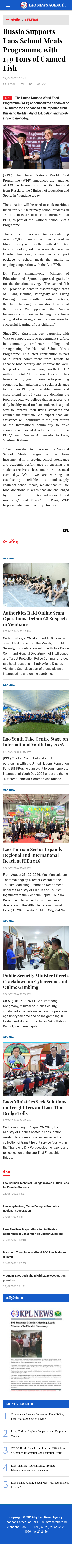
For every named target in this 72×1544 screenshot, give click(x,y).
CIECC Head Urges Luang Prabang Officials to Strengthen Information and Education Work (38, 1450)
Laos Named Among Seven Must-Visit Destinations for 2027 (40, 1485)
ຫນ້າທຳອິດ (13, 20)
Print (29, 84)
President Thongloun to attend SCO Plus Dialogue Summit (34, 1254)
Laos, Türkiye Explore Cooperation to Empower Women (38, 1433)
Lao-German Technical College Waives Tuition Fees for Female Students (36, 1185)
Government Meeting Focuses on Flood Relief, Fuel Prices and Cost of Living (37, 1416)
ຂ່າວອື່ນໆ (11, 542)
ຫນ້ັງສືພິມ (12, 1298)
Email (12, 84)
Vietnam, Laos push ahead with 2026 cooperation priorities (34, 1278)
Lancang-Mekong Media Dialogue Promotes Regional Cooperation (31, 1208)
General (32, 20)
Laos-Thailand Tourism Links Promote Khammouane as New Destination (33, 1468)
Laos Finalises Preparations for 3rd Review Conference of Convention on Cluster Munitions (33, 1231)
